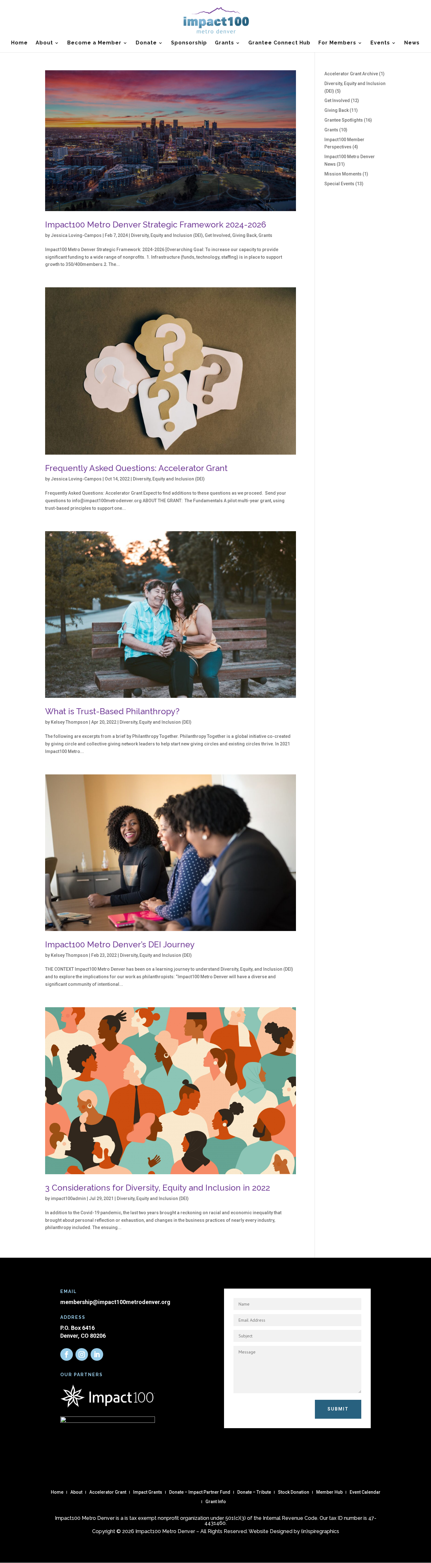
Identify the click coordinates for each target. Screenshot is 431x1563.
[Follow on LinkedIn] (97, 1354)
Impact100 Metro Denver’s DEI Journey (120, 944)
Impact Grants (147, 1492)
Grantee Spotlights (343, 120)
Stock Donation (293, 1492)
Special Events (339, 183)
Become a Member (94, 43)
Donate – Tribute (254, 1492)
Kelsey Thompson (69, 722)
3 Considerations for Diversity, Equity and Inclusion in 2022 (157, 1187)
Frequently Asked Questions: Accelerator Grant (136, 468)
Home (19, 43)
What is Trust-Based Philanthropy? (112, 711)
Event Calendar (365, 1492)
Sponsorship (189, 43)
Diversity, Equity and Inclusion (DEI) (167, 235)
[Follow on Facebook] (66, 1354)
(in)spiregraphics (320, 1531)
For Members (337, 43)
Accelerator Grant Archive (351, 73)
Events (380, 43)
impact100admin (68, 1198)
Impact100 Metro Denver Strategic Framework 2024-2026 (155, 224)
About (44, 43)
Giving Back (244, 235)
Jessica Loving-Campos (76, 235)
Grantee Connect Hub (279, 43)
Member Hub (329, 1492)
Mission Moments (343, 173)
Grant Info (215, 1501)
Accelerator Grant (107, 1492)
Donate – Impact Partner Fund (199, 1492)
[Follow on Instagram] (81, 1354)
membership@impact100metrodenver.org (115, 1302)
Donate (146, 43)
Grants (224, 43)
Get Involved (217, 235)
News (412, 43)
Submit (338, 1408)
